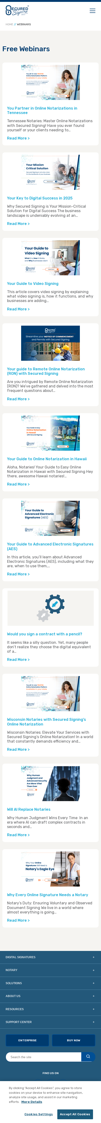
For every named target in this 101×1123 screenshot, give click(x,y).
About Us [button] (13, 996)
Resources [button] (15, 1009)
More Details (31, 1102)
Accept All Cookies (75, 1114)
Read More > (18, 138)
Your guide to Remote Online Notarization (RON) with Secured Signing (46, 371)
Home (9, 24)
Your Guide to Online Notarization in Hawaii (47, 459)
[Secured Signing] (17, 10)
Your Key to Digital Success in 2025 (40, 198)
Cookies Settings (38, 1114)
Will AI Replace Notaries (29, 809)
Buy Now (73, 1040)
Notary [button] (11, 970)
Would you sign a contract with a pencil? (44, 634)
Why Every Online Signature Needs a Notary (47, 895)
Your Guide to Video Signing (32, 283)
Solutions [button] (14, 983)
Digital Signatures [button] (20, 957)
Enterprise (27, 1040)
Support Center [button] (19, 1022)
